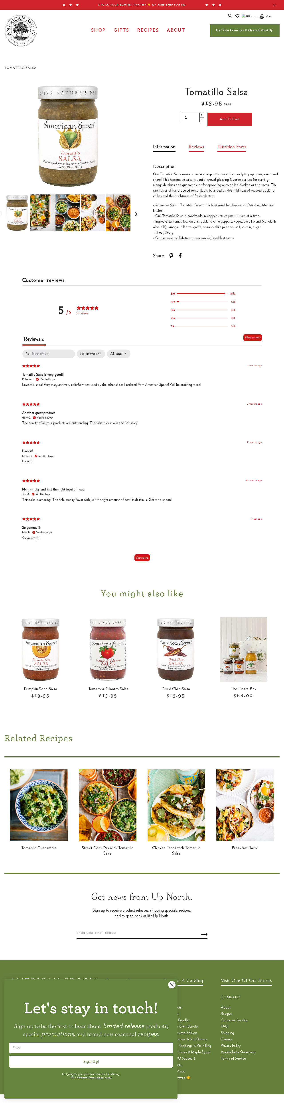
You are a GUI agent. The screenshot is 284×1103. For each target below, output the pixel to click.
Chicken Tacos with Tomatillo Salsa (176, 850)
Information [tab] (164, 147)
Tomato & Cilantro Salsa (108, 689)
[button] (203, 293)
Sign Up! (91, 1062)
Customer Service (234, 1020)
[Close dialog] (172, 985)
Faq (224, 1026)
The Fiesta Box (243, 689)
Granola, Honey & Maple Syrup (186, 1052)
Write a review (252, 337)
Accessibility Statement (238, 1052)
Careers (227, 1039)
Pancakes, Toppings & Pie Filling (187, 1045)
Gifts (121, 30)
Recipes (148, 30)
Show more (142, 557)
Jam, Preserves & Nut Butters (185, 1039)
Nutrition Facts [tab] (232, 147)
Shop (98, 30)
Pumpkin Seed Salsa (40, 689)
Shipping (227, 1033)
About (176, 30)
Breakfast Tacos (245, 848)
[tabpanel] (142, 457)
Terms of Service (233, 1058)
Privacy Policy (231, 1045)
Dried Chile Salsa (176, 689)
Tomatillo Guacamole (39, 848)
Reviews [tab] (34, 339)
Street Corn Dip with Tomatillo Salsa (108, 850)
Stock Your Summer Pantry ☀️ (142, 4)
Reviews (196, 147)
